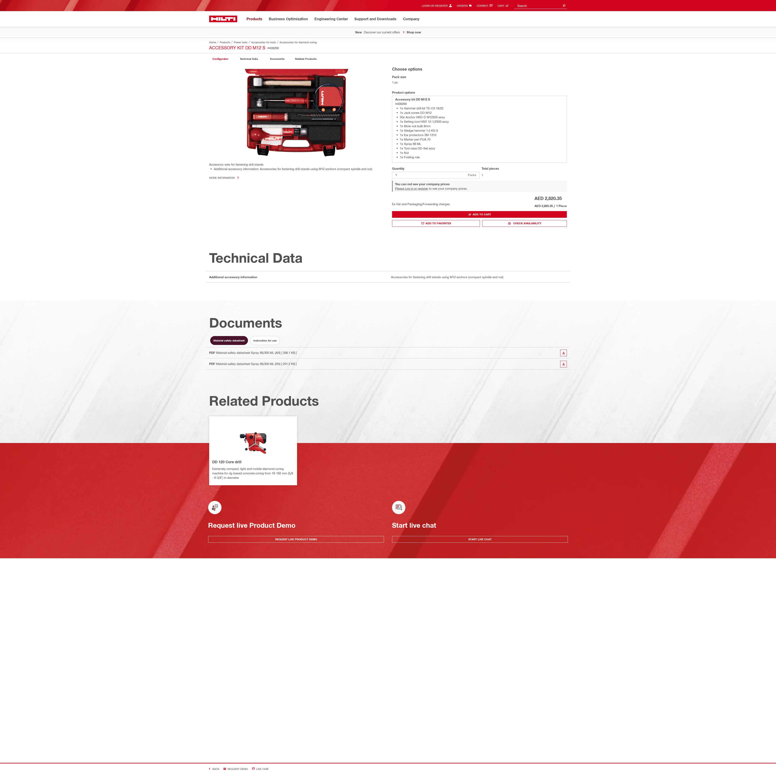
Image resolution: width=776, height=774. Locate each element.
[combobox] (540, 5)
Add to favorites (438, 223)
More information (222, 177)
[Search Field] (564, 5)
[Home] (223, 19)
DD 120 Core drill (226, 462)
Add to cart (482, 214)
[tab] (220, 58)
